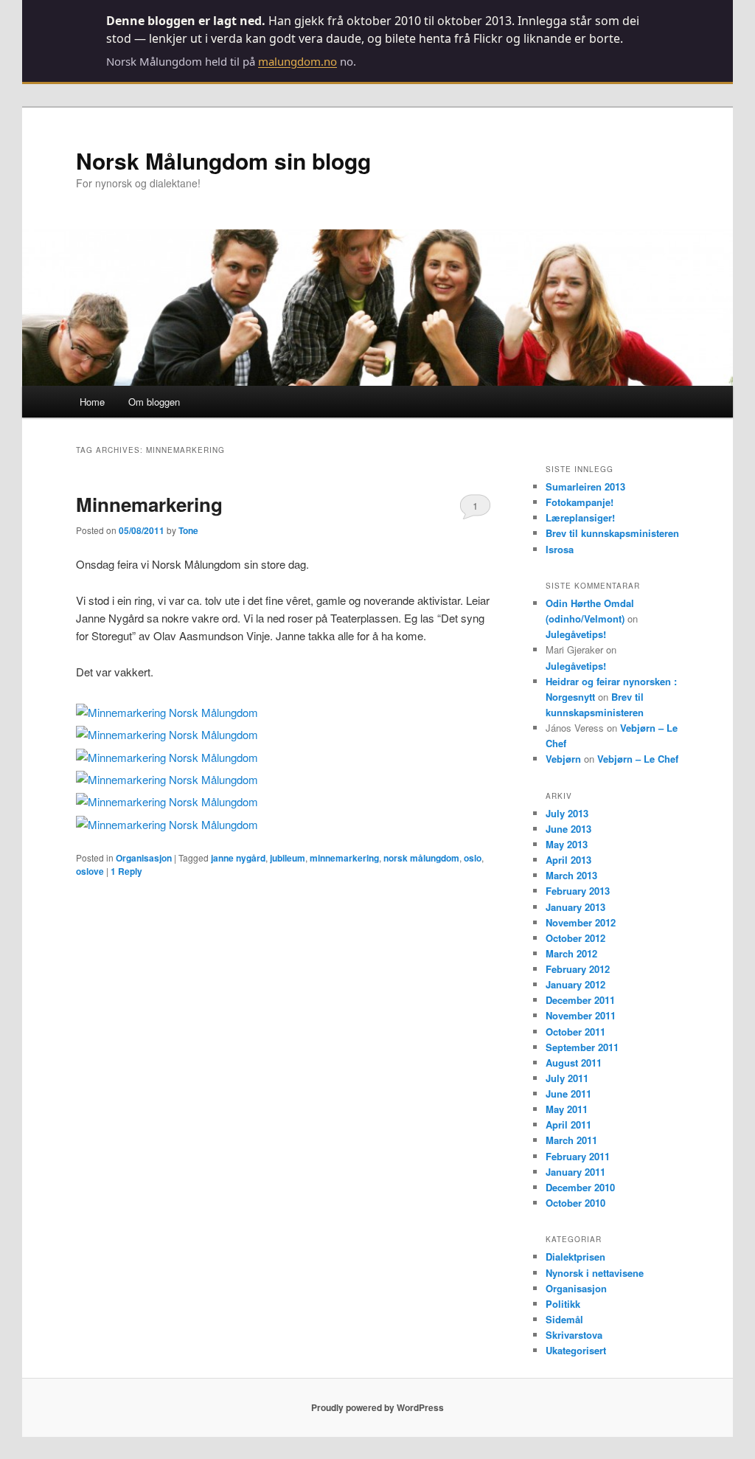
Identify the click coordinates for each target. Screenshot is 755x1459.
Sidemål (564, 1319)
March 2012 (571, 953)
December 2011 (580, 1000)
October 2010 (575, 1203)
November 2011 (581, 1015)
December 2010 (580, 1187)
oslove (90, 871)
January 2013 (575, 907)
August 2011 (574, 1063)
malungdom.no (297, 61)
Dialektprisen (575, 1257)
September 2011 (582, 1047)
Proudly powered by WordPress (377, 1407)
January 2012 (575, 984)
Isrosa (560, 549)
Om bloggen (154, 402)
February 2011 (578, 1156)
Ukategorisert (576, 1350)
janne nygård (238, 857)
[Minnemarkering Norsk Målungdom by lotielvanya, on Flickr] (167, 712)
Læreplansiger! (580, 517)
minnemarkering (344, 857)
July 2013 (567, 813)
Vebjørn (563, 759)
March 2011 (571, 1140)
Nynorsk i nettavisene (595, 1273)
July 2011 (567, 1078)
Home (92, 402)
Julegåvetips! (576, 634)
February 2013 (578, 891)
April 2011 (568, 1124)
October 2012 (575, 938)
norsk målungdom (421, 857)
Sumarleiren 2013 (585, 486)
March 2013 (571, 875)
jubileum (287, 857)
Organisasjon (144, 857)
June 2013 (568, 829)
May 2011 (567, 1109)
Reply (126, 871)
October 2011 (575, 1032)
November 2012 (581, 922)
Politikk (563, 1304)
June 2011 (568, 1094)
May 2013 (567, 844)
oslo (472, 857)
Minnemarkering (149, 504)
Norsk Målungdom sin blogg (223, 160)
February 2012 (578, 969)
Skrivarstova (574, 1335)
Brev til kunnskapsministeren (612, 533)
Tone (188, 530)
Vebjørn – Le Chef (637, 759)
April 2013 (568, 860)
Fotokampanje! (579, 502)
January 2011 (575, 1172)
